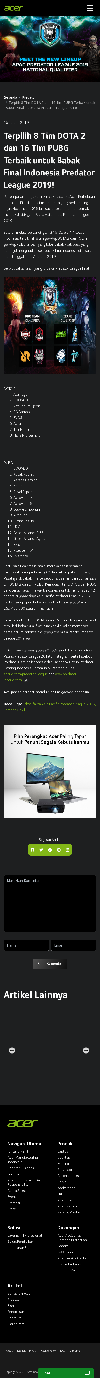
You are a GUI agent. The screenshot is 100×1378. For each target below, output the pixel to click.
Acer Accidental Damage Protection (72, 1237)
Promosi (14, 1203)
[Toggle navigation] (89, 8)
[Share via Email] (50, 849)
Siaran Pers (16, 1324)
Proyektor (65, 1169)
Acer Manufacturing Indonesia (23, 1159)
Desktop (64, 1157)
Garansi (63, 1246)
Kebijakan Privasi (26, 1350)
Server (62, 1182)
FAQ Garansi (67, 1252)
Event (12, 1196)
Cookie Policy (48, 1350)
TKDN (62, 1194)
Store (12, 1209)
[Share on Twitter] (41, 849)
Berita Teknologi (19, 1293)
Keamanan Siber (20, 1247)
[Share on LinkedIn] (67, 849)
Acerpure (65, 1200)
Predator (29, 97)
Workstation (66, 1188)
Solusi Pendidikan (21, 1241)
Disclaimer (75, 1350)
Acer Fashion (67, 1206)
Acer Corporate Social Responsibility (24, 1182)
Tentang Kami (18, 1151)
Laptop (63, 1151)
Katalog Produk (69, 1212)
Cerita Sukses (18, 1190)
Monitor (63, 1163)
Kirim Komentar (50, 963)
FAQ (62, 1350)
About (9, 1350)
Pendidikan (16, 1312)
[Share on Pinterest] (59, 849)
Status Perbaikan (70, 1264)
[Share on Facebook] (32, 849)
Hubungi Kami (68, 1270)
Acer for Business (21, 1168)
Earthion (14, 1174)
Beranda (10, 97)
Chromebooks (68, 1176)
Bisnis (12, 1305)
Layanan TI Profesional (25, 1235)
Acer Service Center (73, 1258)
